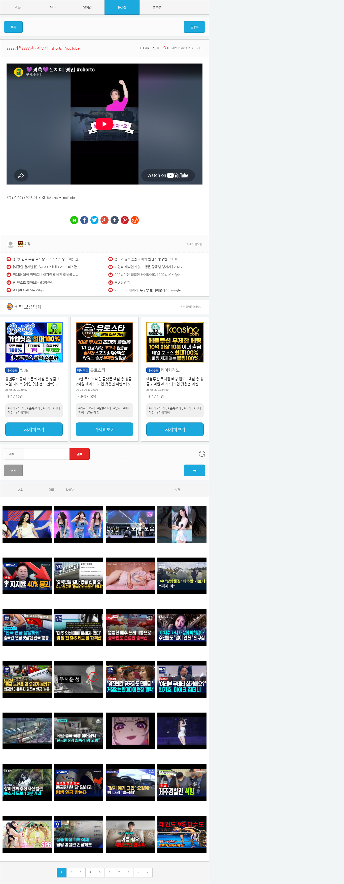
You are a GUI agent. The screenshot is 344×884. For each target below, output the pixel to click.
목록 (13, 27)
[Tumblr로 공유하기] (114, 220)
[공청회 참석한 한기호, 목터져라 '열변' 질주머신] (182, 679)
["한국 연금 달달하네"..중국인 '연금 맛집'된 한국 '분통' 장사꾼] (27, 627)
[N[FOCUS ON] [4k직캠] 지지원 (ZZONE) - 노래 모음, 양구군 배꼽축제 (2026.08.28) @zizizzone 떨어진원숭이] (130, 524)
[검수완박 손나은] (182, 627)
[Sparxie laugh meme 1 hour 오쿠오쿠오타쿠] (130, 730)
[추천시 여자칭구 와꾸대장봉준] (182, 730)
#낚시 (46, 408)
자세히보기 (34, 429)
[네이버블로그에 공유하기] (74, 220)
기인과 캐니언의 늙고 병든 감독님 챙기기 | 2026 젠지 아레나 (150, 267)
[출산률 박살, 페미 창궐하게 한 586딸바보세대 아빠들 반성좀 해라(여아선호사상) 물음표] (130, 834)
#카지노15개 (16, 408)
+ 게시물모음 (194, 244)
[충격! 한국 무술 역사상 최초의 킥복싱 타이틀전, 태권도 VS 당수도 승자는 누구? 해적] (182, 834)
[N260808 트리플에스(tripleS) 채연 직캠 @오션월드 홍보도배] (182, 524)
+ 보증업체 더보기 (191, 307)
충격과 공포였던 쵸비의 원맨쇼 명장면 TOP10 (146, 259)
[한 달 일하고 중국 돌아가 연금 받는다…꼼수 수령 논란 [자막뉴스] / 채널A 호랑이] (78, 782)
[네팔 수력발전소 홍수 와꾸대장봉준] (27, 730)
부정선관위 (122, 282)
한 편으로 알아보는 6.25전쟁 (33, 282)
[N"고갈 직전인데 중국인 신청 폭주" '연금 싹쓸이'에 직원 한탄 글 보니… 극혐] (78, 575)
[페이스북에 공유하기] (84, 220)
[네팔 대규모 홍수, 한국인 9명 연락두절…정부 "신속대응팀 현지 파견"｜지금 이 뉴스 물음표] (78, 730)
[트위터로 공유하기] (94, 220)
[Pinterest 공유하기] (124, 220)
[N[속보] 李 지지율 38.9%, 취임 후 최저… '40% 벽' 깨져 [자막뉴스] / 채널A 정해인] (27, 575)
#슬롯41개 (33, 408)
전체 (13, 470)
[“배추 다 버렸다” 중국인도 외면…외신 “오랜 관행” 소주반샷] (130, 627)
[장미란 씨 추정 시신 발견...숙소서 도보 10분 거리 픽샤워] (27, 782)
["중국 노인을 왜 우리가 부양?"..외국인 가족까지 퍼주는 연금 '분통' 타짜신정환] (27, 679)
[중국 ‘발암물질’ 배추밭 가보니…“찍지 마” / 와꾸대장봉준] (182, 575)
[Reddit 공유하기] (134, 220)
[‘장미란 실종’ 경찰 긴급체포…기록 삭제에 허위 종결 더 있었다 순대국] (78, 834)
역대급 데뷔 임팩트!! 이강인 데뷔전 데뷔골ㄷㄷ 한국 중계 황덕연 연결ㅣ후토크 (48, 275)
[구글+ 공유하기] (104, 220)
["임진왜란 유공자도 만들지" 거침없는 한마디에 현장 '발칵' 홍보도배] (130, 679)
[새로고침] (202, 454)
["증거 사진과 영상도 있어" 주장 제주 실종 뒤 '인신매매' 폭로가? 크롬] (78, 627)
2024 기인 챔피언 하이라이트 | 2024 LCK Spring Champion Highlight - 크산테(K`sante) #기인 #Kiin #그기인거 (150, 275)
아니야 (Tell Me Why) (28, 290)
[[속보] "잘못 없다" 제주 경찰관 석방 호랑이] (182, 782)
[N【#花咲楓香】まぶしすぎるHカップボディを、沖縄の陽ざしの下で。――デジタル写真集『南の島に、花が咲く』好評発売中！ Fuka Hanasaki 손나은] (130, 575)
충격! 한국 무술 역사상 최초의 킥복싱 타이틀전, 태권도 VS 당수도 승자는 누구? (48, 259)
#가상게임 (22, 412)
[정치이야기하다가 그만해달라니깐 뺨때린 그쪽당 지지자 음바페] (130, 782)
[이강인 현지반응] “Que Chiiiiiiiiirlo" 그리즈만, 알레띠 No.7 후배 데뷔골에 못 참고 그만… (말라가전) (48, 267)
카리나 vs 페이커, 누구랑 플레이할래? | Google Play (150, 290)
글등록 (194, 27)
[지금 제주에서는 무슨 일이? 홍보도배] (78, 679)
